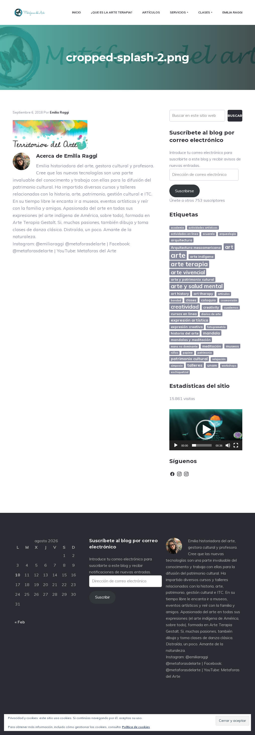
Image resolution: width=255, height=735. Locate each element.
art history (180, 293)
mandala (211, 333)
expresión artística (189, 320)
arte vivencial (188, 272)
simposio (177, 365)
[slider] (202, 445)
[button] (206, 430)
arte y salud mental (197, 286)
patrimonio (204, 352)
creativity (211, 307)
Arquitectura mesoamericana (196, 247)
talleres (194, 365)
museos (232, 346)
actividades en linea (184, 234)
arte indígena (201, 256)
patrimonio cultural (189, 358)
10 (17, 574)
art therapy (203, 293)
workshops (229, 365)
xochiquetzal (180, 372)
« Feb (20, 621)
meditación (211, 346)
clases (191, 300)
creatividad (185, 306)
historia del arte (184, 333)
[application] (205, 429)
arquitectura (181, 240)
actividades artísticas (203, 227)
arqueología (227, 234)
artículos (224, 294)
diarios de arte (211, 314)
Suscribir (102, 597)
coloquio (208, 300)
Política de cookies (136, 727)
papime (188, 352)
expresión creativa (187, 327)
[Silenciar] (227, 445)
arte (178, 255)
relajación (219, 359)
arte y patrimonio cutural (192, 279)
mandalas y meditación (191, 339)
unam (212, 365)
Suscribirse (184, 190)
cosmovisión (229, 300)
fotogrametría (216, 327)
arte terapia (189, 264)
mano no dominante (184, 346)
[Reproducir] (175, 445)
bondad (176, 300)
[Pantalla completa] (235, 445)
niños (174, 352)
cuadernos (231, 307)
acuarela (209, 234)
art (229, 246)
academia (177, 227)
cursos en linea (184, 314)
